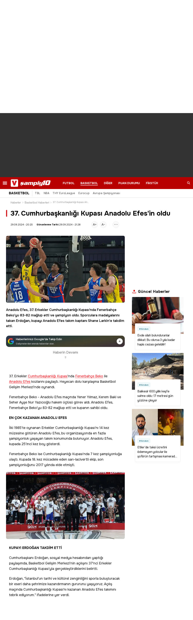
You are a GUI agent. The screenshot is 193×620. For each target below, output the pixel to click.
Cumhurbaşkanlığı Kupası (69, 310)
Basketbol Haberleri (37, 202)
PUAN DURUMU (129, 183)
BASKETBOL (89, 183)
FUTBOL (68, 183)
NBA (46, 193)
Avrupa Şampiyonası (106, 193)
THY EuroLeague (64, 193)
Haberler (16, 202)
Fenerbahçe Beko (89, 376)
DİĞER (108, 183)
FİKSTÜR (152, 183)
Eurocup (84, 193)
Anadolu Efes (17, 310)
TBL (37, 193)
